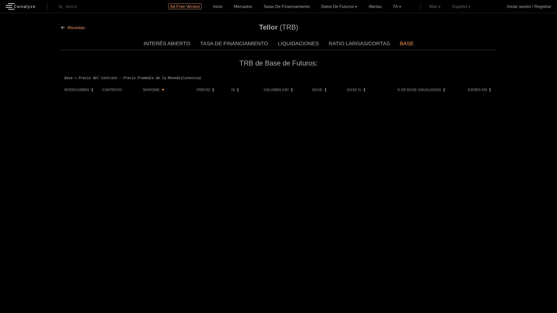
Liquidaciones (298, 43)
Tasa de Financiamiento (234, 43)
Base (407, 43)
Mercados (243, 6)
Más (433, 6)
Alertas (375, 6)
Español (459, 6)
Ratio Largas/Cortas (359, 43)
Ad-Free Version (185, 6)
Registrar (542, 6)
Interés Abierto (167, 43)
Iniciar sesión (519, 6)
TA (395, 6)
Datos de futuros (337, 6)
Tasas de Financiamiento (286, 6)
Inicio (218, 6)
